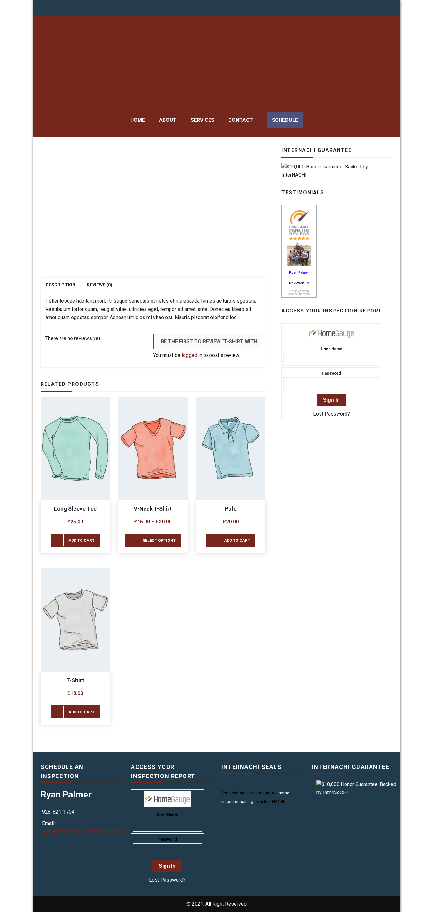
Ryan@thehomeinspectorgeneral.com (83, 832)
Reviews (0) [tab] (99, 284)
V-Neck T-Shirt (153, 509)
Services (203, 120)
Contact (240, 120)
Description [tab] (60, 284)
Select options (159, 540)
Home (137, 120)
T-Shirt (75, 680)
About (168, 120)
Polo (231, 509)
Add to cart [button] (81, 540)
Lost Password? (331, 414)
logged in (192, 355)
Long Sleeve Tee (75, 509)
